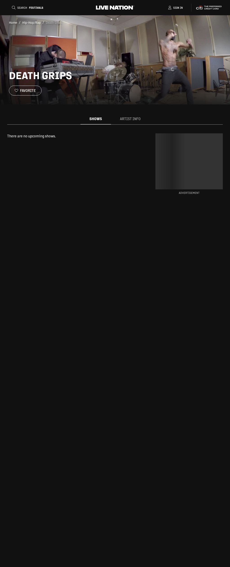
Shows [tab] (95, 118)
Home (13, 22)
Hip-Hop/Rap (31, 22)
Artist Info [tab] (130, 118)
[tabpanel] (74, 136)
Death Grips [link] (54, 22)
